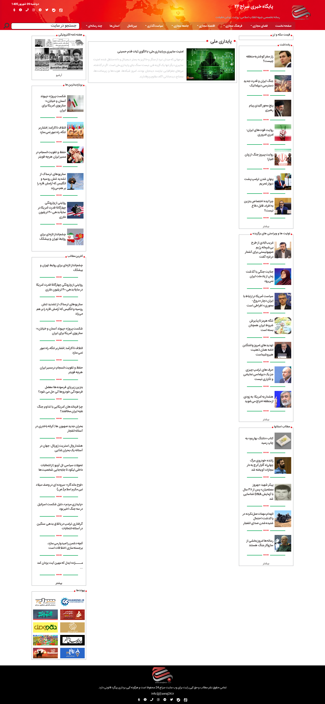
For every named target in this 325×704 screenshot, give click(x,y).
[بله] (53, 10)
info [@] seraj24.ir (162, 693)
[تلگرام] (40, 10)
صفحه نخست (283, 26)
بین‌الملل (132, 26)
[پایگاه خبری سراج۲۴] (301, 12)
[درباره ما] (20, 10)
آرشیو (59, 75)
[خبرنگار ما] (14, 10)
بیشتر (266, 226)
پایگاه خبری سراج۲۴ (254, 6)
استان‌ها (114, 26)
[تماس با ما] (27, 10)
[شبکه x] (47, 10)
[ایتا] (60, 10)
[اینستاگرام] (33, 10)
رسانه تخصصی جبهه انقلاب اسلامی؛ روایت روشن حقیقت (248, 17)
